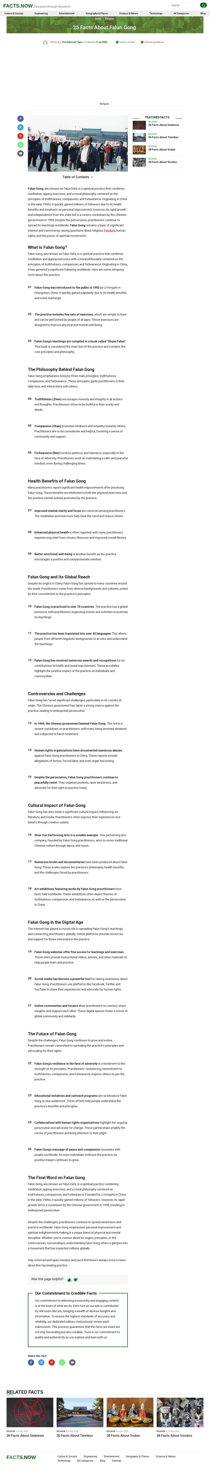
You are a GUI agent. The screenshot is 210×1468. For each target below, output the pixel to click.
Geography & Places (97, 13)
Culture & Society (13, 13)
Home (98, 18)
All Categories (181, 13)
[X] (20, 127)
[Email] (20, 153)
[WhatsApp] (20, 145)
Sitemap (116, 1460)
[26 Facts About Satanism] (139, 125)
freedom (109, 230)
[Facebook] (20, 119)
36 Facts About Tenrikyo (163, 137)
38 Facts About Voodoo (162, 162)
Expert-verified (127, 42)
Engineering (41, 13)
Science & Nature (128, 13)
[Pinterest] (20, 136)
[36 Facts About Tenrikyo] (139, 137)
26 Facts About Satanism (163, 125)
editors (70, 1321)
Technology (155, 13)
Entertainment (66, 13)
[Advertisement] (105, 70)
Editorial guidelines (154, 42)
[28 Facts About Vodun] (139, 149)
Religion (109, 18)
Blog (203, 13)
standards (87, 1316)
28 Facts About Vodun (161, 149)
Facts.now (18, 6)
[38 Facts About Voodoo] (139, 162)
